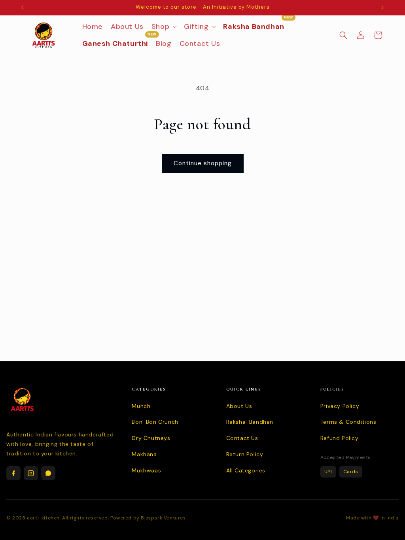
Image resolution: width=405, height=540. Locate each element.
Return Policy (244, 454)
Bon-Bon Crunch (155, 421)
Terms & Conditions (348, 421)
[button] (164, 26)
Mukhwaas (146, 470)
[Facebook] (13, 473)
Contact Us (242, 438)
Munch (141, 406)
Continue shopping (203, 163)
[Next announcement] (382, 7)
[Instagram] (31, 473)
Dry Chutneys (151, 438)
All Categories (245, 470)
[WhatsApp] (48, 473)
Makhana (144, 454)
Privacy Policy (339, 406)
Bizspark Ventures (163, 518)
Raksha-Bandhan (249, 421)
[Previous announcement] (22, 7)
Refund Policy (339, 438)
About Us (239, 406)
